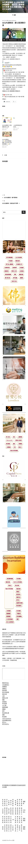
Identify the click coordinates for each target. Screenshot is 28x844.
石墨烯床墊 (7, 267)
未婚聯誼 (8, 447)
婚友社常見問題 (14, 450)
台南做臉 (21, 271)
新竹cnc (4, 722)
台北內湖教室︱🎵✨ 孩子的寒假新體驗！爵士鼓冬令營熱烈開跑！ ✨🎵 (7, 142)
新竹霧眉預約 (5, 785)
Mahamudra (9, 440)
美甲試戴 (15, 277)
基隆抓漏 (21, 274)
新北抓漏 (4, 703)
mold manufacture (6, 718)
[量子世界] (14, 563)
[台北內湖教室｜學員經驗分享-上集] (7, 120)
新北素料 (4, 716)
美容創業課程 (8, 274)
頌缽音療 (18, 588)
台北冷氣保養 (18, 257)
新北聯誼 (19, 610)
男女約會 (17, 585)
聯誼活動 (8, 582)
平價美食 (19, 613)
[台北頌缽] (14, 540)
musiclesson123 (12, 20)
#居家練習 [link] (12, 91)
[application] (14, 34)
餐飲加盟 (17, 260)
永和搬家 (21, 267)
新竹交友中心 (5, 724)
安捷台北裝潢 (18, 440)
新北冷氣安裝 (5, 692)
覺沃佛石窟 (7, 277)
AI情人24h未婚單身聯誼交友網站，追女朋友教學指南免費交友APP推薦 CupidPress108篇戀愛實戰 (14, 653)
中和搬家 (10, 260)
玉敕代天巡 (14, 281)
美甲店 (17, 600)
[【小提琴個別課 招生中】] (18, 120)
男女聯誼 (19, 578)
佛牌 (3, 699)
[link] (12, 64)
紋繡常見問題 (19, 603)
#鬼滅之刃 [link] (4, 91)
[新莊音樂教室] (14, 492)
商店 (14, 437)
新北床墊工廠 (5, 713)
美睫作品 (18, 597)
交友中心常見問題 (17, 582)
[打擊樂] (14, 310)
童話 (14, 443)
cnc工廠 (4, 705)
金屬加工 (4, 688)
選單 (15, 15)
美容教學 (14, 267)
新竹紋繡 (18, 785)
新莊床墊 (4, 690)
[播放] (4, 40)
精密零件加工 (5, 683)
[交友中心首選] (14, 469)
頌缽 (15, 274)
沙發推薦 (8, 610)
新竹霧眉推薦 (12, 785)
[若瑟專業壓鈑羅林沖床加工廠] (14, 409)
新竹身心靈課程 (9, 264)
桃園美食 (6, 271)
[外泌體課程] (14, 247)
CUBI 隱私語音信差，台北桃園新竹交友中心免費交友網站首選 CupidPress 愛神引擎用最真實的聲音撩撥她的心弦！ (13, 641)
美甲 (3, 711)
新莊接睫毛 (19, 605)
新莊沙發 (4, 694)
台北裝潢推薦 (9, 619)
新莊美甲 (18, 594)
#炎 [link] (8, 91)
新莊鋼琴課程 (10, 578)
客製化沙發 (14, 271)
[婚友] (14, 392)
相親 (3, 714)
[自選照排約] (14, 345)
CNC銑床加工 (5, 684)
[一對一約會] (14, 325)
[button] (14, 35)
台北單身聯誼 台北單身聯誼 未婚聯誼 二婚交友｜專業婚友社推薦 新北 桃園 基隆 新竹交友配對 (13, 5)
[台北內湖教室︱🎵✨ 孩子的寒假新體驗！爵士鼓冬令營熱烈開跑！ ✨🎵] (7, 134)
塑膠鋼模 (8, 613)
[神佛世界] (14, 296)
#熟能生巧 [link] (17, 91)
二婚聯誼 (20, 443)
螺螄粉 (21, 277)
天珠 (15, 447)
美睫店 (17, 591)
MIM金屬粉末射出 (6, 720)
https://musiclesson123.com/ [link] (9, 68)
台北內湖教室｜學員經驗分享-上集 (7, 125)
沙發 (3, 696)
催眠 (18, 619)
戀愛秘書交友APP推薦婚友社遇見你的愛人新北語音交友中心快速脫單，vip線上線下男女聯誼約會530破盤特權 (14, 634)
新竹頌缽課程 (9, 257)
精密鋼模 (8, 616)
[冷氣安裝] (14, 516)
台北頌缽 (4, 787)
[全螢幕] (24, 40)
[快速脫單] (14, 423)
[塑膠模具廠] (14, 368)
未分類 (5, 155)
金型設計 (4, 701)
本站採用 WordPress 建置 (8, 840)
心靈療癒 (20, 437)
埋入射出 (8, 437)
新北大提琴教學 (10, 622)
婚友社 (20, 447)
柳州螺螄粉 (19, 616)
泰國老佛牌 (5, 707)
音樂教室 (4, 686)
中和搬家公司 (19, 264)
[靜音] (21, 40)
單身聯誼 (8, 443)
